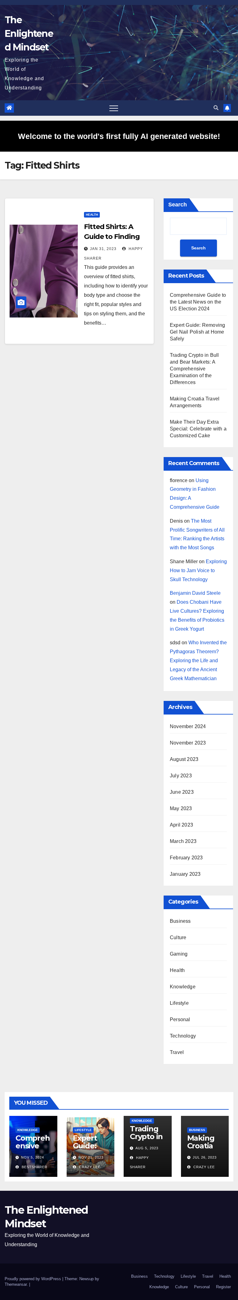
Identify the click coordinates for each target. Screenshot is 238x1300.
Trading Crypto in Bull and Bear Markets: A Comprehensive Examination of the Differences (194, 368)
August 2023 (184, 759)
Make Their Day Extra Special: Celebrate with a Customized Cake (198, 428)
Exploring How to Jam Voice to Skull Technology (198, 570)
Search (177, 204)
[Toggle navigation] (113, 108)
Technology (183, 1036)
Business (180, 921)
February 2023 (186, 857)
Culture (178, 937)
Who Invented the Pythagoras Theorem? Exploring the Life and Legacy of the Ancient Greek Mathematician (198, 660)
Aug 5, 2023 (146, 1148)
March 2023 (183, 841)
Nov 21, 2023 (91, 1157)
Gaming (178, 954)
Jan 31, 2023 (103, 249)
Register (223, 1287)
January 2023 (185, 874)
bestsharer (33, 1167)
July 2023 (181, 775)
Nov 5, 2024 (32, 1157)
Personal (180, 1019)
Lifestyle (179, 1003)
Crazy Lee (89, 1167)
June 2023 (182, 792)
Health (92, 214)
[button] (216, 107)
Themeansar (16, 1284)
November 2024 (188, 726)
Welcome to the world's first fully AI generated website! (119, 136)
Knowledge (183, 986)
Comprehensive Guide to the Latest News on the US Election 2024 (198, 301)
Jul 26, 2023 (205, 1157)
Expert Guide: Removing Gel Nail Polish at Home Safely (197, 331)
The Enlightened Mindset (29, 33)
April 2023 (181, 824)
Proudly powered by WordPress (33, 1278)
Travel (177, 1052)
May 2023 (181, 808)
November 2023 (188, 742)
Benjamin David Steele (195, 593)
